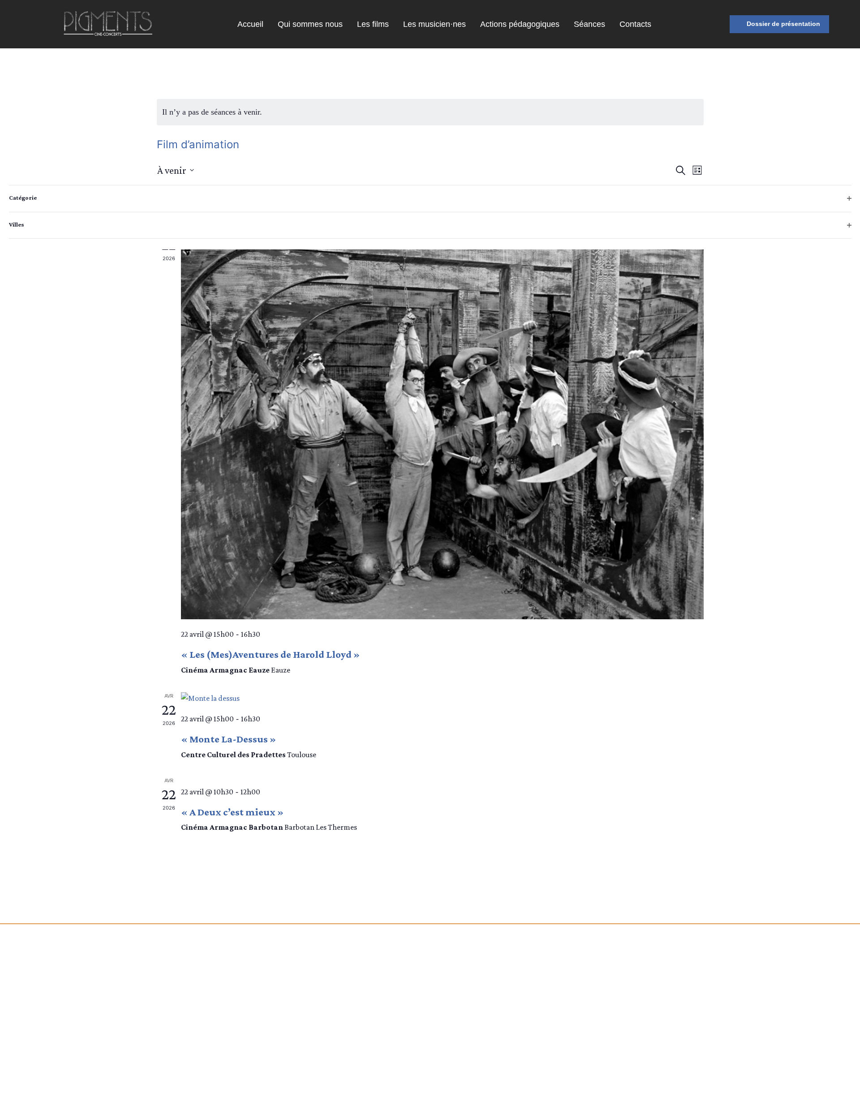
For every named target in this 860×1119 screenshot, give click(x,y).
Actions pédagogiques (519, 24)
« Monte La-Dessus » (228, 739)
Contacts (635, 24)
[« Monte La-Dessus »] (442, 698)
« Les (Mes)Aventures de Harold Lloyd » (270, 654)
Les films (373, 24)
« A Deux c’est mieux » (232, 812)
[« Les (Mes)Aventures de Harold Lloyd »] (442, 423)
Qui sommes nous (310, 24)
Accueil (250, 24)
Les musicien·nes (434, 24)
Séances (589, 24)
